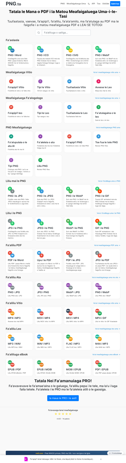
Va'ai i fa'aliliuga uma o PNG (109, 181)
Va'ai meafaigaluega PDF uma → (107, 245)
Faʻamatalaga (117, 453)
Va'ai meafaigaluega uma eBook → (106, 354)
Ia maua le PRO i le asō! (63, 398)
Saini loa (115, 3)
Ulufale (105, 3)
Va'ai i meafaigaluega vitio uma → (106, 72)
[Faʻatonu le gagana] (89, 3)
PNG (63, 3)
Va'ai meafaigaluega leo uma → (107, 98)
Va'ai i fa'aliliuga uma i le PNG (108, 213)
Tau (98, 3)
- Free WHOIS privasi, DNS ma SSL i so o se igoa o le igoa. (63, 453)
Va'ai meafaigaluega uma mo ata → (106, 277)
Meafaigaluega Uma (76, 3)
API (93, 3)
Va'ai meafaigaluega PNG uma (108, 127)
